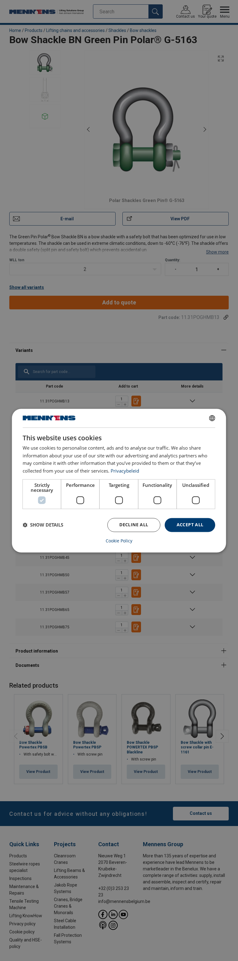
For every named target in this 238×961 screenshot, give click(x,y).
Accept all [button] (190, 525)
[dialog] (119, 480)
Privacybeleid (125, 471)
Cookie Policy (119, 541)
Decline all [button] (133, 525)
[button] (43, 525)
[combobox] (212, 418)
